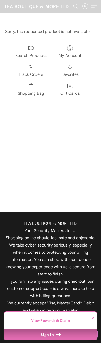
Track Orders (31, 74)
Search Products (31, 55)
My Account (70, 55)
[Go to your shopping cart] (86, 6)
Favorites (70, 74)
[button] (36, 6)
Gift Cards (70, 93)
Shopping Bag (31, 93)
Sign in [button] (48, 334)
